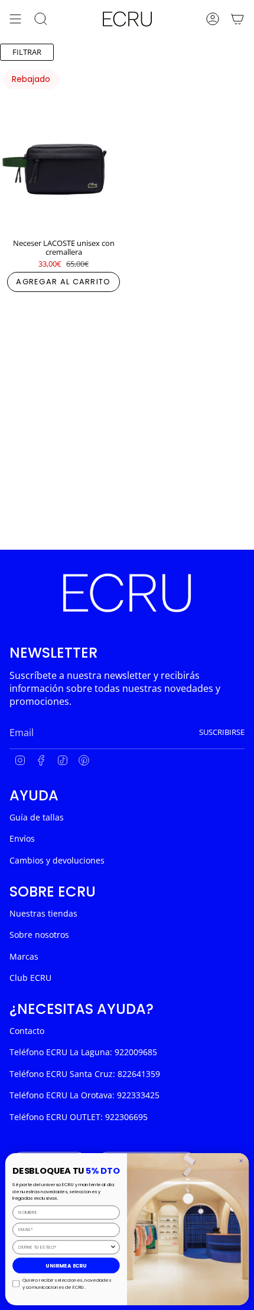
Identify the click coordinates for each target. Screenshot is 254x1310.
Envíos (22, 838)
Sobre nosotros (39, 934)
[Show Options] (113, 1246)
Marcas (23, 956)
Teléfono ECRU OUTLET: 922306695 (78, 1116)
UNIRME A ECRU (66, 1265)
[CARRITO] (237, 18)
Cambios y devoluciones (57, 860)
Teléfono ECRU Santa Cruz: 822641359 (84, 1073)
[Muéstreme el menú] (15, 18)
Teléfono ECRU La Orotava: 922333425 (84, 1095)
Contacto (26, 1030)
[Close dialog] (241, 1160)
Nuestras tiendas (43, 913)
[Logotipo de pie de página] (127, 592)
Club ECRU (30, 977)
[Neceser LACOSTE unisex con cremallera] (63, 149)
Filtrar (26, 52)
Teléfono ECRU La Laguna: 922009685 (83, 1052)
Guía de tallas (36, 817)
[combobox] (63, 1246)
